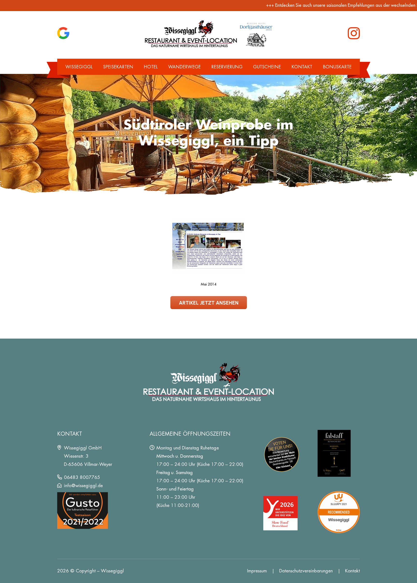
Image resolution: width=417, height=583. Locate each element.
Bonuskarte (337, 67)
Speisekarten (118, 67)
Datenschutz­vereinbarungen (306, 571)
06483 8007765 (82, 477)
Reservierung (227, 67)
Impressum (257, 571)
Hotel (151, 67)
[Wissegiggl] (208, 33)
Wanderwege (184, 67)
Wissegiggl (78, 67)
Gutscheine (267, 67)
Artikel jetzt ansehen (208, 302)
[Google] (63, 33)
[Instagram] (354, 33)
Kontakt (302, 67)
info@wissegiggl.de (83, 486)
